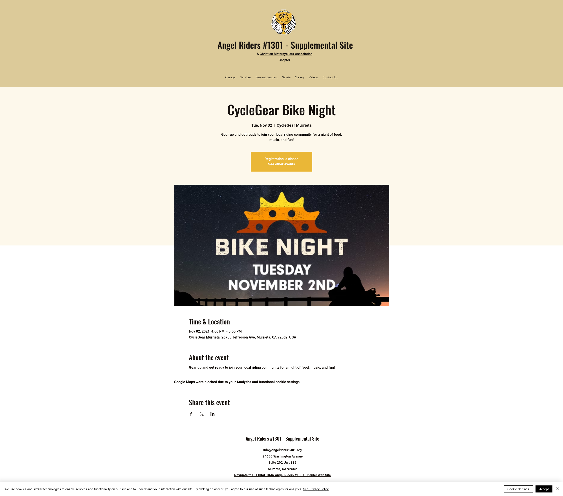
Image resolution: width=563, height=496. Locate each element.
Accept (544, 489)
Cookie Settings (518, 489)
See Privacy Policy (316, 489)
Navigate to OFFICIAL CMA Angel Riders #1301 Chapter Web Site (282, 475)
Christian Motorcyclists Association (286, 54)
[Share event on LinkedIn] (212, 414)
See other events (281, 164)
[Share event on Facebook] (191, 414)
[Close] (557, 488)
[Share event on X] (202, 414)
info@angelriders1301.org (282, 450)
